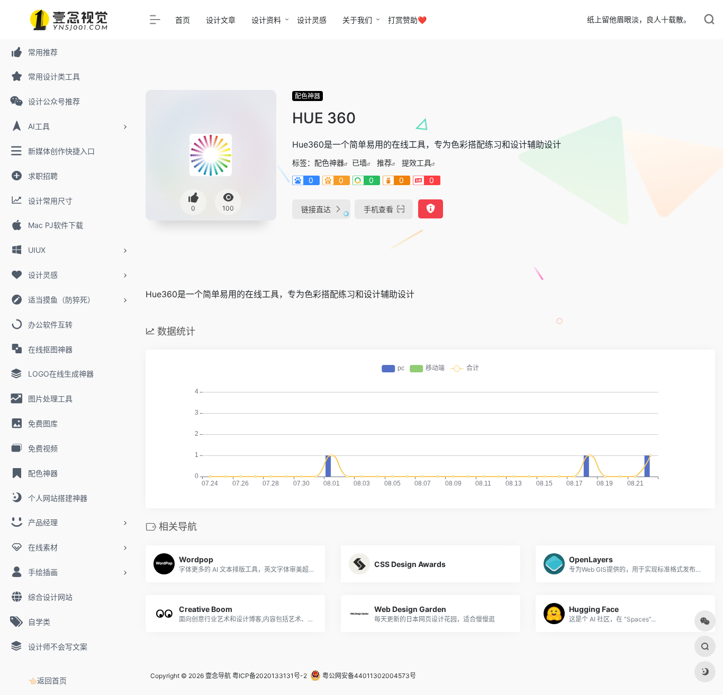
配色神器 (307, 96)
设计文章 (221, 19)
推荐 (384, 162)
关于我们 (357, 19)
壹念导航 (218, 676)
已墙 (359, 162)
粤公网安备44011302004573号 (368, 676)
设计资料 (266, 19)
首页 (182, 19)
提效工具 (416, 162)
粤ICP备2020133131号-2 (269, 676)
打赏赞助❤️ (407, 19)
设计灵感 (312, 19)
